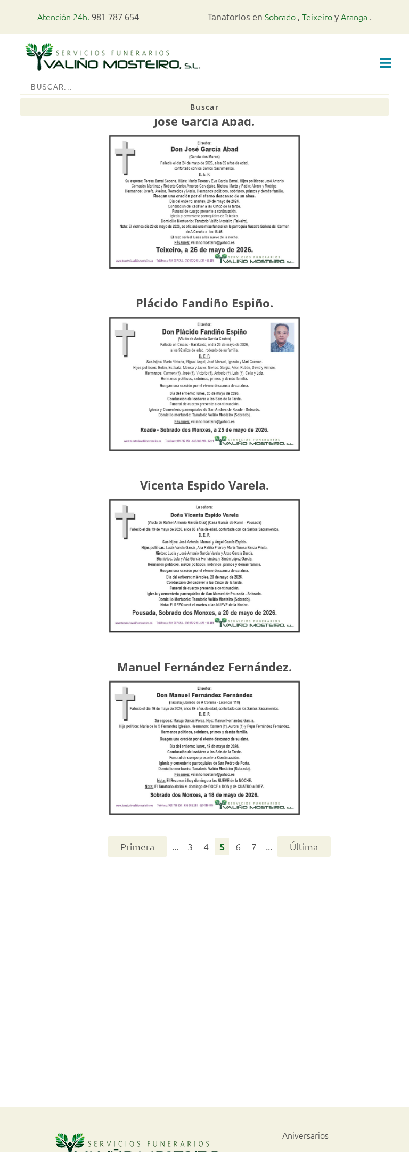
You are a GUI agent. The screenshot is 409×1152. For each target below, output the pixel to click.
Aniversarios (305, 1135)
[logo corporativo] (112, 72)
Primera (137, 846)
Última (304, 846)
